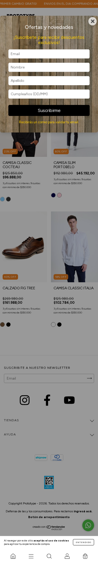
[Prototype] (13, 556)
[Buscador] (49, 556)
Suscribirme (49, 110)
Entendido (83, 542)
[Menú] (31, 556)
